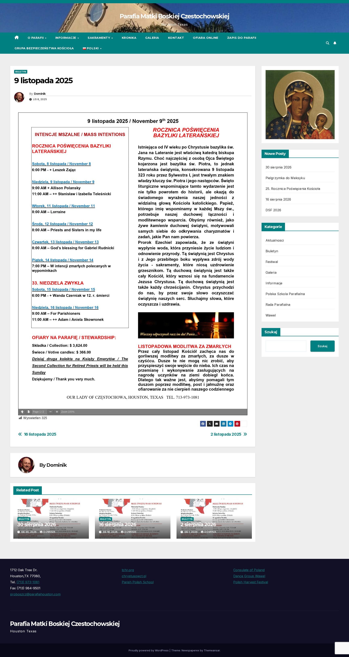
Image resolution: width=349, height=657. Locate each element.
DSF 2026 (273, 210)
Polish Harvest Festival (250, 582)
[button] (327, 43)
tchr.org (128, 570)
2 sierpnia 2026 (198, 524)
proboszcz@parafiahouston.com (35, 594)
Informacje (66, 38)
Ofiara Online (205, 38)
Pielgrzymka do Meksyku (285, 178)
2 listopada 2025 (226, 434)
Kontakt (176, 38)
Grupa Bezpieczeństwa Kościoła (44, 48)
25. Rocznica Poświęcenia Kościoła (293, 189)
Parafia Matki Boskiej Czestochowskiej (174, 16)
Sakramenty (99, 38)
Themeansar (212, 650)
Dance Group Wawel (249, 576)
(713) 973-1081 (28, 582)
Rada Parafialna (278, 305)
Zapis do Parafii (241, 38)
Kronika (129, 38)
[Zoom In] (57, 412)
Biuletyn (20, 71)
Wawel (271, 315)
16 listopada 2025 (40, 434)
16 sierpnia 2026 (117, 524)
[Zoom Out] (50, 412)
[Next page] (29, 412)
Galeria (152, 38)
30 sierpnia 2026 (36, 524)
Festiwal (272, 262)
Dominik (40, 94)
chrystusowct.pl (134, 576)
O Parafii (36, 38)
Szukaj (271, 332)
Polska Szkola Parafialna (285, 294)
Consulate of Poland (249, 570)
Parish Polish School (138, 582)
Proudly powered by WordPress (149, 650)
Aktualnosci (275, 240)
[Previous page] (22, 412)
